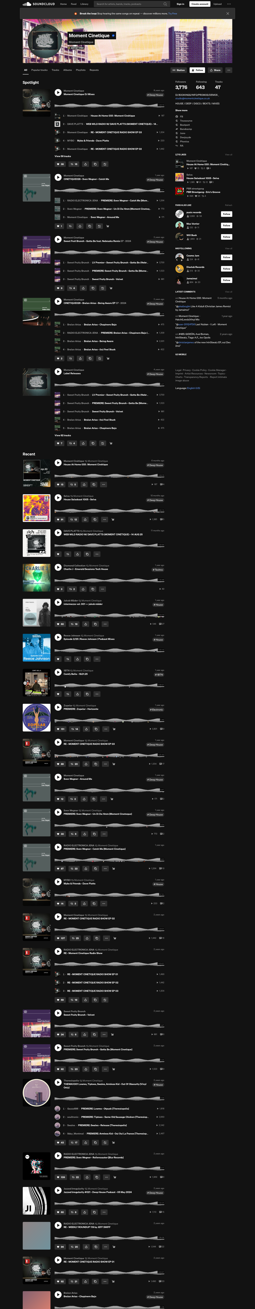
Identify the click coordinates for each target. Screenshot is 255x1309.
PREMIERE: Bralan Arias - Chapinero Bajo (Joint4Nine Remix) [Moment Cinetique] (145, 333)
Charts (178, 377)
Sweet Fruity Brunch (78, 262)
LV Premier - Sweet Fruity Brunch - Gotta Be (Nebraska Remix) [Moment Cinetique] (137, 262)
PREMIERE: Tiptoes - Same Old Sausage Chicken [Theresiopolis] (116, 1117)
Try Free (172, 13)
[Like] (58, 554)
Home (63, 4)
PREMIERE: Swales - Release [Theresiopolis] (102, 1125)
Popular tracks (39, 70)
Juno (182, 133)
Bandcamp (186, 129)
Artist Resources (194, 373)
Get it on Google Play (209, 362)
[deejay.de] (113, 1142)
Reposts (94, 70)
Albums (67, 70)
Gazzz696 (72, 1109)
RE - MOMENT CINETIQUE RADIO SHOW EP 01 (92, 974)
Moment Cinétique (77, 116)
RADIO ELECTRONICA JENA (82, 200)
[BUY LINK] (114, 729)
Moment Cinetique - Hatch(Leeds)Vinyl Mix (187, 317)
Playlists (81, 70)
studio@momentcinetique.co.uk (192, 98)
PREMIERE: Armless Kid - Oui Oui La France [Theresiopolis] (119, 1133)
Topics (221, 373)
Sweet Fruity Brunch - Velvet (107, 279)
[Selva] (113, 519)
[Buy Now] (107, 226)
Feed (73, 4)
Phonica (184, 141)
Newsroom (210, 373)
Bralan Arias (74, 324)
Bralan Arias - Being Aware (98, 341)
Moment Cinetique (77, 132)
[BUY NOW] (108, 358)
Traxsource (186, 121)
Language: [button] (187, 388)
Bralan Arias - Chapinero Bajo (100, 324)
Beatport (185, 125)
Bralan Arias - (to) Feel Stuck (100, 349)
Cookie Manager (217, 370)
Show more (181, 110)
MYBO (70, 141)
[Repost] (70, 226)
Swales (71, 1125)
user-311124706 (186, 324)
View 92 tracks (63, 435)
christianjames (186, 342)
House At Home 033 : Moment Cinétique (113, 116)
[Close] (228, 13)
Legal (178, 370)
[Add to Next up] (104, 164)
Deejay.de (185, 137)
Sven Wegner (74, 209)
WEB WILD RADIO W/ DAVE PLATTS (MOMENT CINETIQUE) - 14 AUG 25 (125, 124)
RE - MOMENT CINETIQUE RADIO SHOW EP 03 (116, 132)
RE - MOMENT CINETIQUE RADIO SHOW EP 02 (116, 149)
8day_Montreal (75, 1133)
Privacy (187, 370)
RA (181, 146)
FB (181, 116)
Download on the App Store (185, 362)
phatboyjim (184, 306)
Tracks (55, 70)
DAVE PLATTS (75, 124)
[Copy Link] (95, 164)
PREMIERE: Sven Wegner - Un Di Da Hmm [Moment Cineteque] (119, 209)
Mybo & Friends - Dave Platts (93, 141)
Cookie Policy (199, 370)
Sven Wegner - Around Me (105, 217)
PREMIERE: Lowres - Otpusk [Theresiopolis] (105, 1109)
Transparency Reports (196, 377)
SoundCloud (39, 4)
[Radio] (113, 764)
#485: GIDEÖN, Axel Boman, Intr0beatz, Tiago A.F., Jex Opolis (192, 335)
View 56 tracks (63, 156)
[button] (229, 4)
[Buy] (111, 799)
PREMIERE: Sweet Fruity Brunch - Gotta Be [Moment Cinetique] (126, 271)
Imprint (179, 373)
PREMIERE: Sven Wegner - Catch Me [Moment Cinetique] (132, 200)
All (25, 70)
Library (84, 4)
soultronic (72, 1117)
